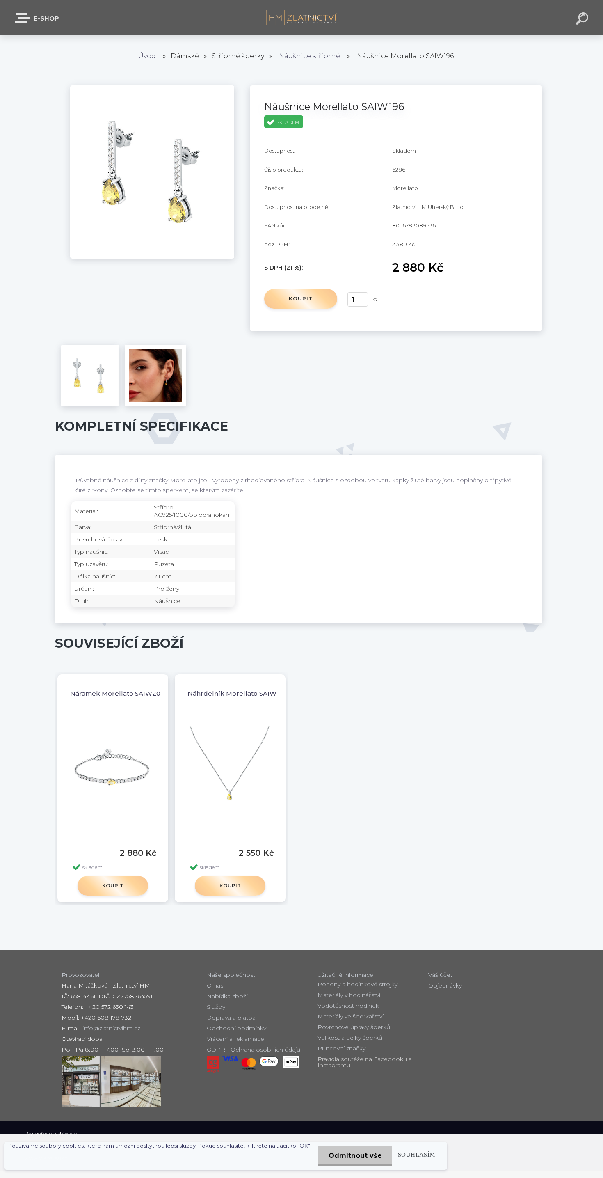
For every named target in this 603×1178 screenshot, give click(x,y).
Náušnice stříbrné (309, 56)
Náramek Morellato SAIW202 (117, 693)
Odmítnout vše (355, 1156)
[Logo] (302, 17)
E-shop (45, 18)
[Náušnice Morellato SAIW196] (152, 89)
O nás (215, 985)
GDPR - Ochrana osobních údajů (253, 1049)
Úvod (147, 56)
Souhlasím (416, 1154)
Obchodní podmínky (236, 1028)
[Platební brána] (213, 1064)
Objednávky (445, 985)
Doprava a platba (231, 1017)
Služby (216, 1007)
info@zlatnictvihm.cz (111, 1028)
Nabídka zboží (227, 996)
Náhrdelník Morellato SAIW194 (237, 693)
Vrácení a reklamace (235, 1039)
